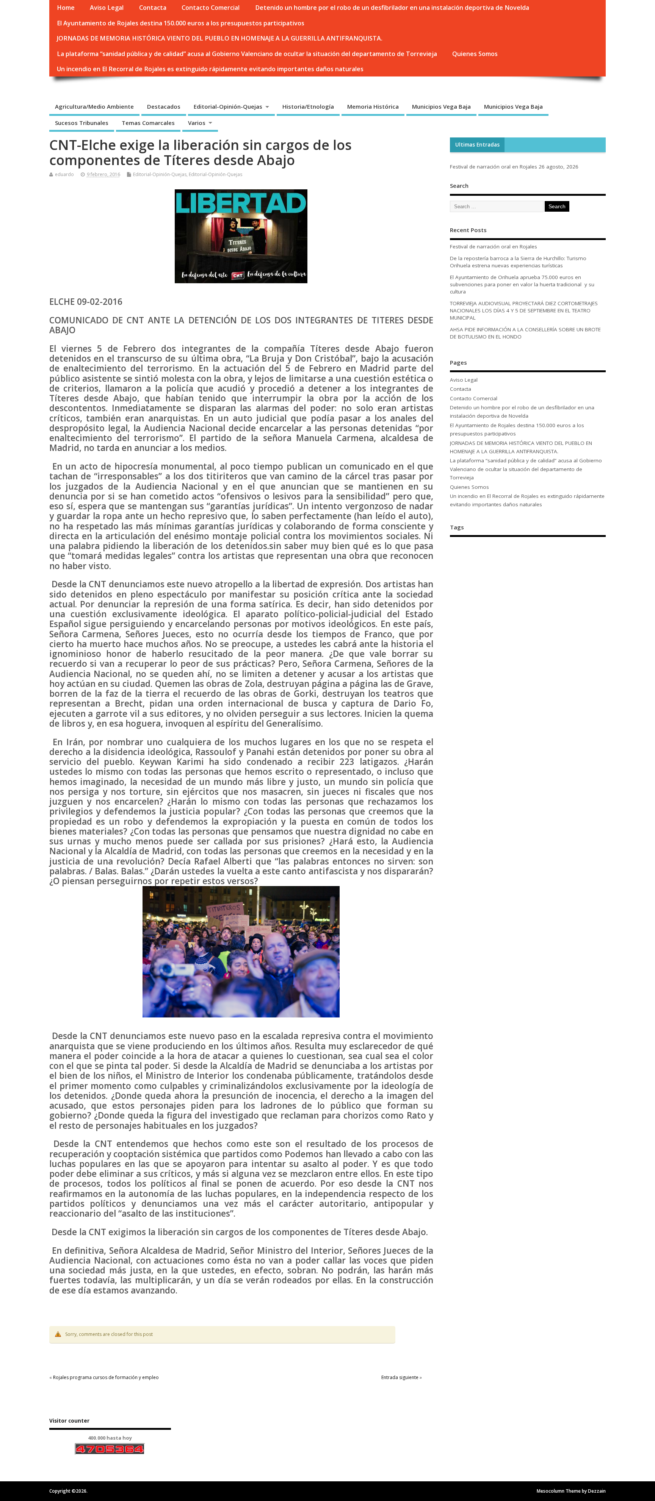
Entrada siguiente (399, 1377)
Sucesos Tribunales (81, 122)
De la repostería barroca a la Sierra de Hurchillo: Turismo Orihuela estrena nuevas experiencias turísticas (518, 262)
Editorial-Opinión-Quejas (228, 106)
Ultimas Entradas (477, 144)
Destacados (163, 106)
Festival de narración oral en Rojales (493, 166)
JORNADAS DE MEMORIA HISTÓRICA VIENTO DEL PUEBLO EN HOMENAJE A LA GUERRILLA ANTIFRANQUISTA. (219, 38)
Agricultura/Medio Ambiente (94, 106)
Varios (196, 122)
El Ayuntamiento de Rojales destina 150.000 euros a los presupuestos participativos (180, 23)
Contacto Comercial (211, 7)
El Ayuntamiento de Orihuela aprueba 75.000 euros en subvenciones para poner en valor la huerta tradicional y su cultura (522, 284)
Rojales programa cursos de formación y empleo (106, 1377)
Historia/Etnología (308, 106)
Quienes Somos (475, 54)
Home (66, 7)
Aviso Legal (107, 7)
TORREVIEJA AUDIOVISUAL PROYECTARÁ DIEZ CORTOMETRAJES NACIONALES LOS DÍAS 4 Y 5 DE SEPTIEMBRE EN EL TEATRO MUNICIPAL (524, 310)
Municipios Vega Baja (441, 106)
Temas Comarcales (148, 122)
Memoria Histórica (373, 106)
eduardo (64, 174)
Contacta (152, 7)
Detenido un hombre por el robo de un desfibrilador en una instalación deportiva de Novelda (392, 7)
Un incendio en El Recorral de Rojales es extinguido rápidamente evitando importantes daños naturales (210, 69)
